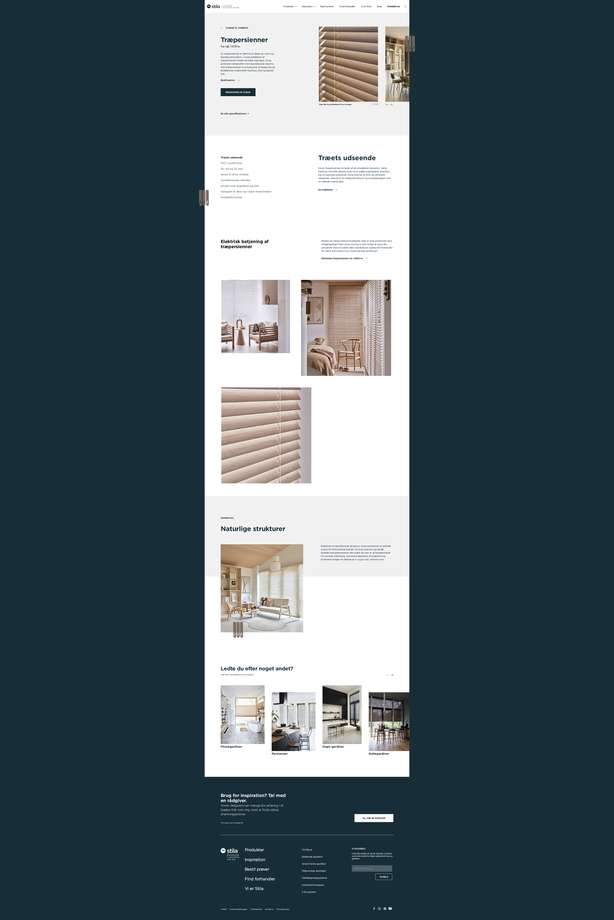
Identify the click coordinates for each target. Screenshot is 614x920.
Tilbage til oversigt (236, 28)
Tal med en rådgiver (374, 818)
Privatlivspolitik (256, 909)
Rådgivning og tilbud (238, 92)
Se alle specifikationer (234, 113)
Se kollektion (325, 189)
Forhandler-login (283, 909)
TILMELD (383, 877)
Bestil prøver (228, 80)
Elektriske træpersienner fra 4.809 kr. (342, 258)
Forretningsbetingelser (238, 909)
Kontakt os (269, 909)
